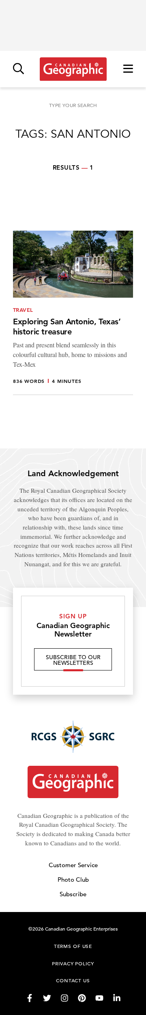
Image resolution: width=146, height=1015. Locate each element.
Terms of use (73, 946)
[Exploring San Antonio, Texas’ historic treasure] (73, 313)
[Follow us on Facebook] (30, 998)
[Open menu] (128, 69)
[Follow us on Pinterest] (82, 998)
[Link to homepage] (73, 69)
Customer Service (73, 865)
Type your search (73, 105)
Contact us (73, 980)
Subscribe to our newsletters (73, 660)
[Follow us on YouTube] (99, 998)
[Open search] (18, 69)
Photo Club (73, 879)
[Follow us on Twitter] (47, 998)
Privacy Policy (73, 963)
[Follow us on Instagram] (64, 998)
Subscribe (73, 894)
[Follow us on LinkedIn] (117, 998)
